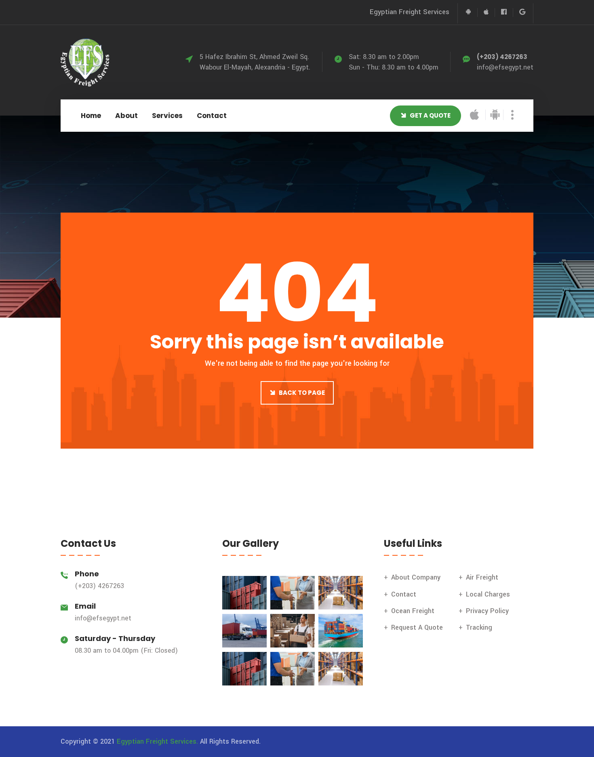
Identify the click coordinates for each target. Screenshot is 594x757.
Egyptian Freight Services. (157, 741)
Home (91, 115)
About (126, 115)
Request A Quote (417, 627)
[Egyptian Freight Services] (85, 62)
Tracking (479, 627)
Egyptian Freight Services (409, 12)
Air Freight (482, 577)
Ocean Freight (412, 611)
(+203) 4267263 (502, 57)
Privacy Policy (487, 611)
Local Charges (488, 594)
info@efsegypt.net (505, 67)
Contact (212, 115)
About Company (415, 577)
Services (167, 115)
